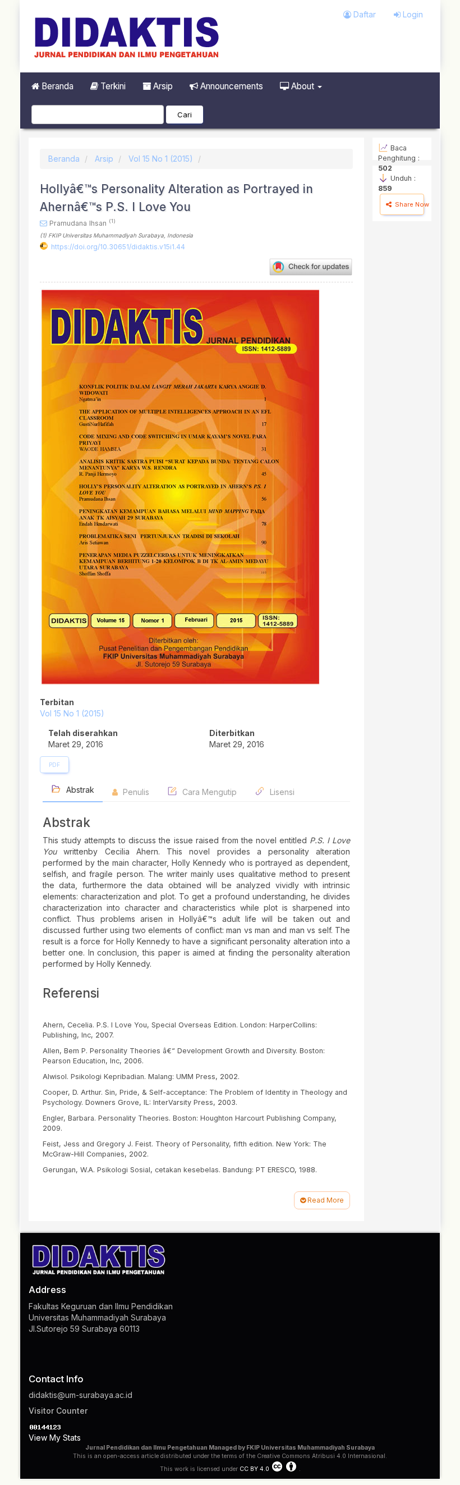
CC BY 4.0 (254, 1469)
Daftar (363, 14)
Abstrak (79, 789)
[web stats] (45, 1426)
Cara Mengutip (208, 792)
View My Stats (55, 1437)
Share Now (408, 204)
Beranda (56, 86)
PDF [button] (54, 764)
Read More (325, 1200)
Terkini (112, 86)
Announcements (230, 86)
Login (412, 14)
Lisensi (281, 792)
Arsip (162, 86)
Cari (184, 114)
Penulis (135, 792)
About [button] (302, 86)
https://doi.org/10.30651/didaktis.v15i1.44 (118, 247)
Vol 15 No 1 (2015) (160, 158)
